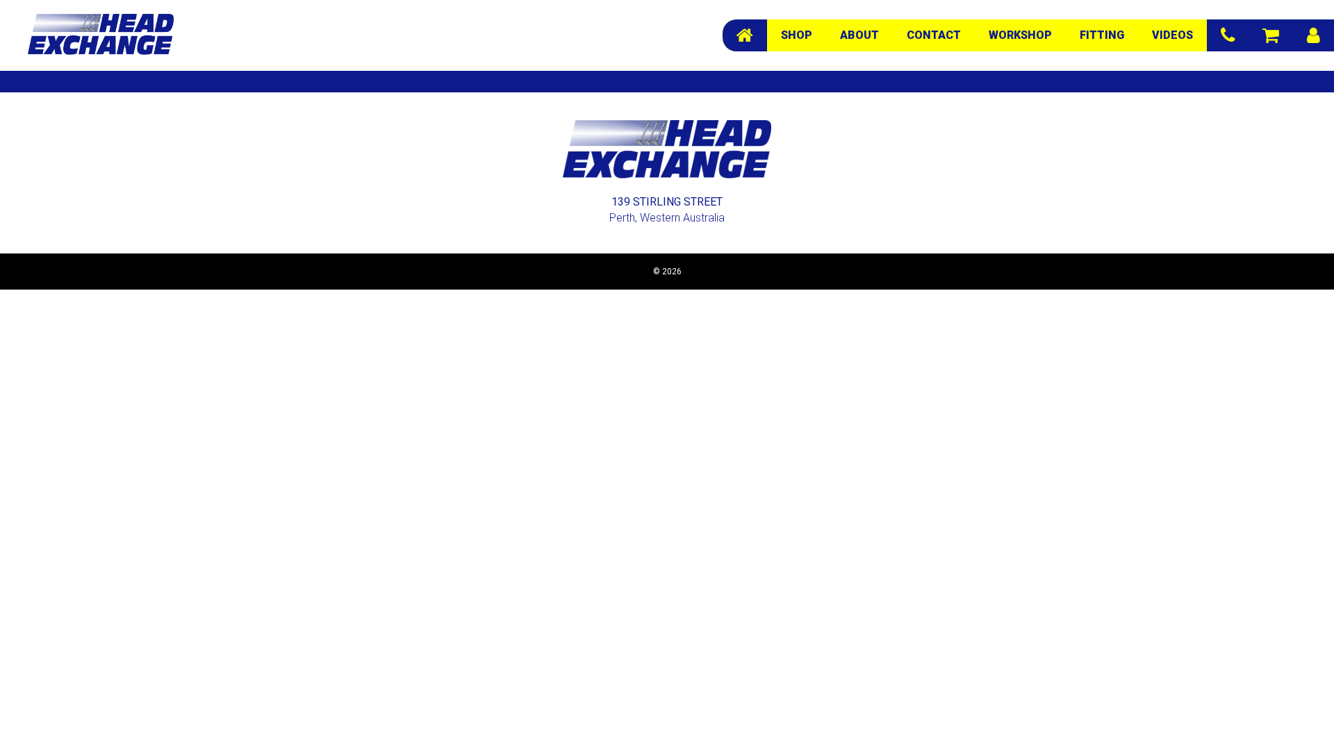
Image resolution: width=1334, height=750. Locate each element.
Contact (934, 35)
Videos (1172, 35)
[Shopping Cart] (1271, 35)
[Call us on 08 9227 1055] (1228, 35)
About (859, 35)
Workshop (1020, 35)
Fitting (1102, 35)
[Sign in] (1313, 35)
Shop (796, 35)
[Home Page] (745, 35)
